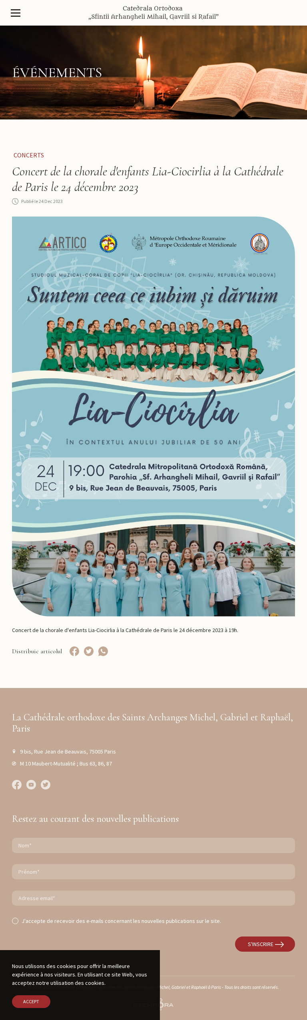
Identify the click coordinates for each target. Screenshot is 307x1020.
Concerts (29, 155)
